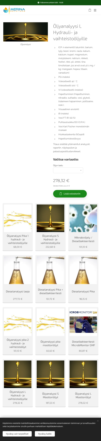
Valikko (95, 10)
